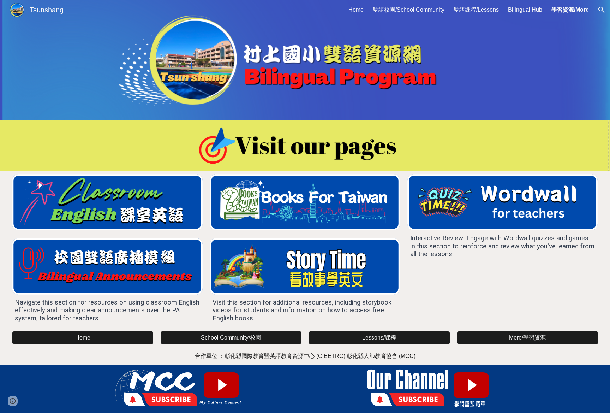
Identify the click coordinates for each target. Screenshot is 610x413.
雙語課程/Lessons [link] (476, 10)
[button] (601, 9)
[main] (107, 310)
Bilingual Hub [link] (525, 10)
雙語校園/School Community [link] (408, 10)
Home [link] (356, 10)
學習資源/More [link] (570, 10)
